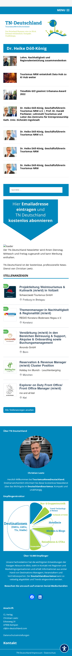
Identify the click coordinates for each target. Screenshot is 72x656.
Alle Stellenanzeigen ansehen (19, 410)
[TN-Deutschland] (36, 27)
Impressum (37, 652)
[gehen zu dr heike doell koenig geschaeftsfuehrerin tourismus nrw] (10, 171)
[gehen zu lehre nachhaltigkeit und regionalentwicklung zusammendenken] (10, 63)
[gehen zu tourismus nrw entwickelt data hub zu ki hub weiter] (10, 80)
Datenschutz (50, 652)
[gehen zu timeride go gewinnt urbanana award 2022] (10, 97)
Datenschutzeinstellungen (16, 635)
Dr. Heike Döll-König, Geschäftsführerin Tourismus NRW (42, 150)
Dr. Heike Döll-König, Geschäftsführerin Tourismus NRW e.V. (42, 133)
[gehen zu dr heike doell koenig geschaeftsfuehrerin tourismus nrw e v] (10, 138)
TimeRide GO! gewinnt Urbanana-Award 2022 (43, 92)
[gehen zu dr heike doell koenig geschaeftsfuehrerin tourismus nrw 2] (10, 154)
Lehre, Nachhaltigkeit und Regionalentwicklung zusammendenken (43, 59)
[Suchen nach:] (36, 190)
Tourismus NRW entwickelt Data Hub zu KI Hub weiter (43, 76)
